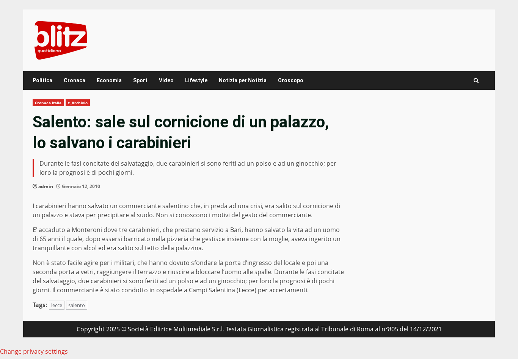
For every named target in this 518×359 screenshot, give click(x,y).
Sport (140, 80)
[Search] (476, 80)
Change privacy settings (34, 351)
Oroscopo (290, 80)
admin (45, 186)
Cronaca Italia (48, 102)
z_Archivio (78, 102)
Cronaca (74, 80)
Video (166, 80)
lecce (56, 305)
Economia (109, 80)
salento (76, 305)
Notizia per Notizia (243, 80)
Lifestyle (196, 80)
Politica (42, 80)
